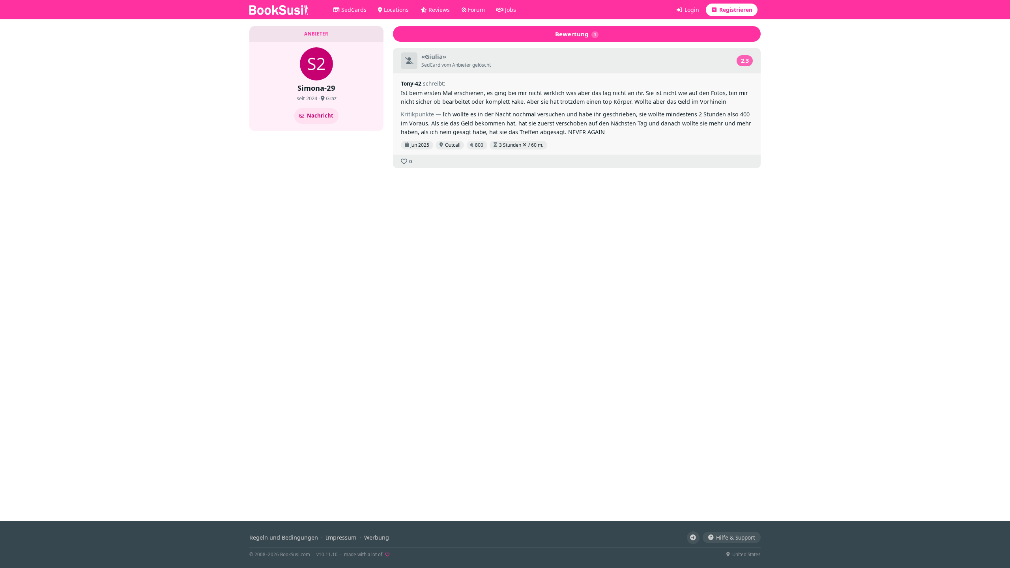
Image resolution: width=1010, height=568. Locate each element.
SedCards (353, 9)
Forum (475, 9)
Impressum (341, 537)
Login (691, 9)
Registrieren (735, 9)
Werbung (376, 537)
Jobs (509, 9)
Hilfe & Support (735, 537)
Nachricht (320, 115)
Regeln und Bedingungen (283, 537)
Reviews (438, 9)
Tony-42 (411, 83)
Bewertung (576, 34)
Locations (395, 9)
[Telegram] (693, 537)
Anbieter (461, 65)
